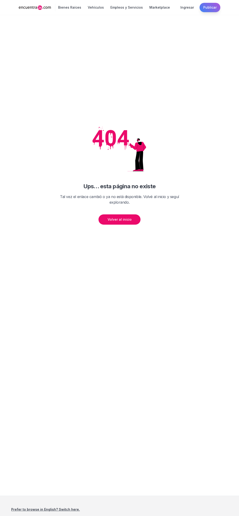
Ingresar (187, 7)
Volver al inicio (120, 219)
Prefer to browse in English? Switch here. (45, 509)
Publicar (210, 7)
